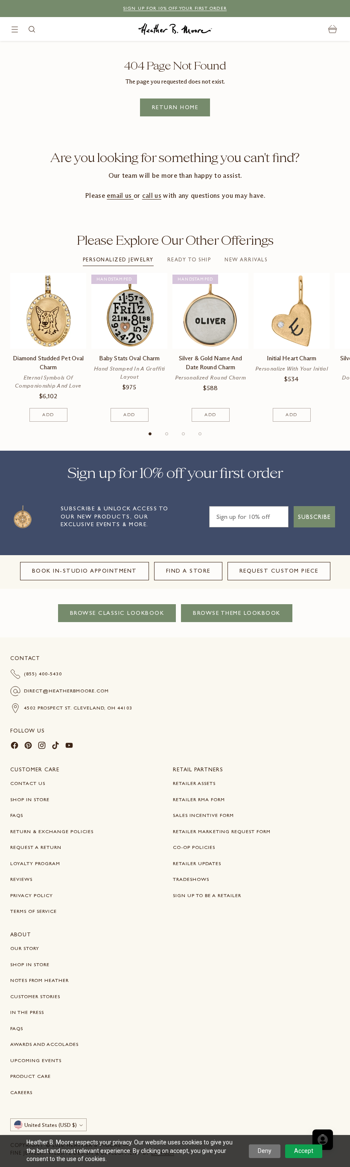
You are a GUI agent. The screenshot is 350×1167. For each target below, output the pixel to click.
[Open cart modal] (332, 29)
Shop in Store (30, 799)
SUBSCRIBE (314, 517)
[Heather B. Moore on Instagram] (42, 746)
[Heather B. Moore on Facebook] (14, 746)
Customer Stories (35, 996)
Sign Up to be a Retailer (207, 895)
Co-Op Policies (194, 847)
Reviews (21, 879)
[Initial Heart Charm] (292, 311)
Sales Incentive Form (203, 815)
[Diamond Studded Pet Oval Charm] (48, 311)
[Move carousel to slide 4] (199, 433)
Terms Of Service (33, 911)
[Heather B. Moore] (175, 29)
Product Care (30, 1076)
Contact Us (27, 783)
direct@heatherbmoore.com (66, 690)
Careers (21, 1092)
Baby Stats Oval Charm (129, 358)
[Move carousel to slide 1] (150, 433)
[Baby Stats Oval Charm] (129, 311)
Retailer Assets (194, 783)
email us (120, 195)
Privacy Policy (31, 895)
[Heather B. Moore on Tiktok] (55, 746)
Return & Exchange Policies (51, 831)
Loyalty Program (35, 863)
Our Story (24, 948)
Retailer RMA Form (199, 799)
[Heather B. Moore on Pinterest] (28, 746)
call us (151, 195)
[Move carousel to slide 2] (166, 433)
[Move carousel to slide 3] (183, 433)
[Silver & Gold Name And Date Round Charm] (210, 311)
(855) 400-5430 (43, 673)
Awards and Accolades (44, 1044)
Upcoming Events (35, 1060)
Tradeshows (191, 879)
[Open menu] (14, 29)
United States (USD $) (50, 1125)
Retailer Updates (197, 863)
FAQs (16, 815)
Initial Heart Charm (292, 358)
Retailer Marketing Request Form (222, 831)
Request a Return (35, 847)
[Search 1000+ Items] (32, 29)
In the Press (27, 1012)
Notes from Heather (39, 980)
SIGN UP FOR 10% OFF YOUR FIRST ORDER (175, 8)
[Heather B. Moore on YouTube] (69, 746)
